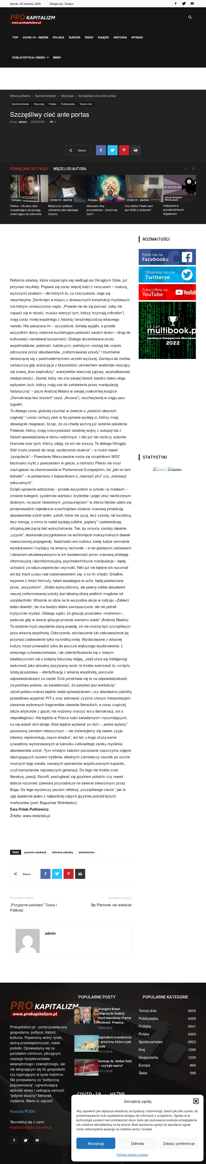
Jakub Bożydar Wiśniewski (173, 198)
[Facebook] (175, 3)
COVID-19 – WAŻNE (35, 37)
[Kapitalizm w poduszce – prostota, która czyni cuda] (84, 1043)
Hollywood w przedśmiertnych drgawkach (173, 209)
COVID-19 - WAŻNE (61, 200)
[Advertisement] (103, 78)
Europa (74, 37)
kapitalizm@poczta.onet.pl (31, 1127)
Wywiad (137, 37)
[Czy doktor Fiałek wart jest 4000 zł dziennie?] (141, 188)
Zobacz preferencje (179, 1143)
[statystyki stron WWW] (160, 469)
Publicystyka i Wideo (28, 57)
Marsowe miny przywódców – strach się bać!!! (102, 210)
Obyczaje (67, 95)
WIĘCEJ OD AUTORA (69, 169)
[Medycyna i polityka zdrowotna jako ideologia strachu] (64, 188)
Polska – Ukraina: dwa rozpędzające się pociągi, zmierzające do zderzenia (25, 210)
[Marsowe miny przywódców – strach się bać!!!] (103, 188)
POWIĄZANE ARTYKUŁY (29, 169)
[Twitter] (184, 3)
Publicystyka (68, 104)
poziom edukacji (35, 852)
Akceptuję (96, 1143)
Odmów (137, 1143)
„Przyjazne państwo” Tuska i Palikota (33, 907)
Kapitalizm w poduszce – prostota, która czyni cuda (114, 1042)
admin (23, 122)
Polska (58, 37)
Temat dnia (85, 104)
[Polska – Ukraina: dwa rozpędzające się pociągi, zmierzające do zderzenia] (26, 188)
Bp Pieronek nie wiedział (111, 904)
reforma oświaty (62, 852)
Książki (103, 37)
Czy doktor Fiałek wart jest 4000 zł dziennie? (139, 208)
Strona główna (20, 95)
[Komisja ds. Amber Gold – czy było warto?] (84, 1067)
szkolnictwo (87, 852)
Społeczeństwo (45, 95)
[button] (195, 1101)
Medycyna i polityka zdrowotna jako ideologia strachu (63, 210)
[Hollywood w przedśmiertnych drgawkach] (179, 188)
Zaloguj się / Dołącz (61, 4)
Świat (89, 37)
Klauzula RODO (22, 1111)
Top (15, 37)
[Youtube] (192, 3)
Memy (57, 57)
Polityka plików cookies (132, 1154)
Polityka (16, 200)
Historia (120, 37)
